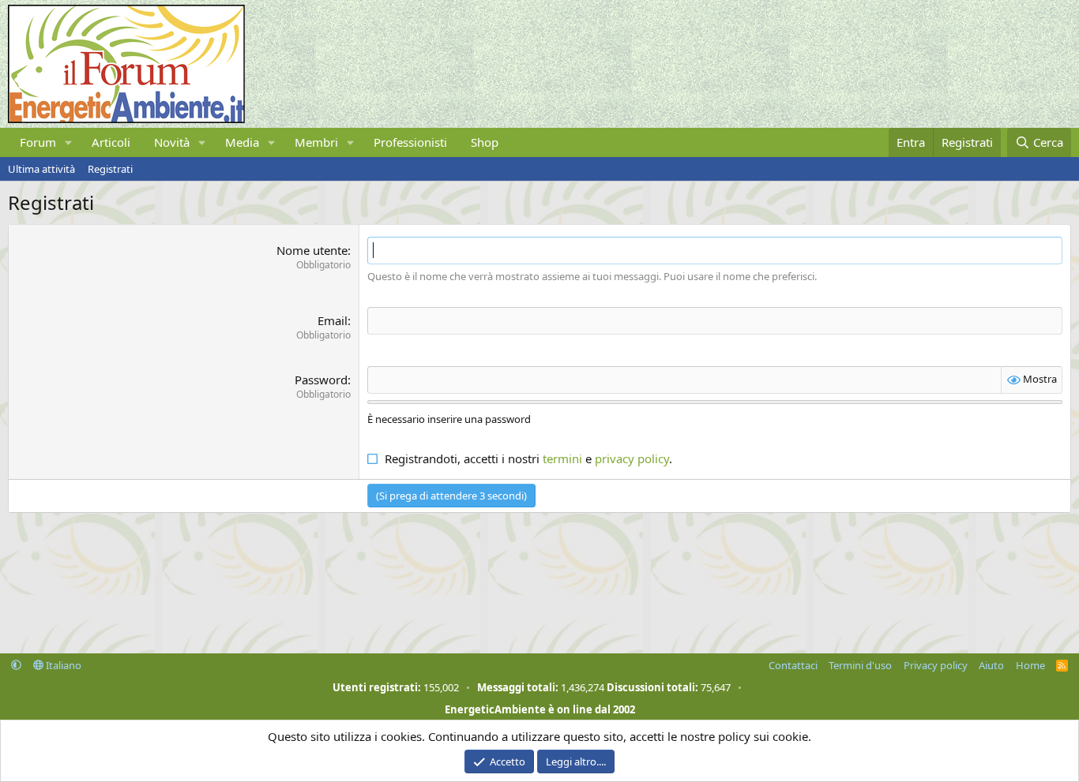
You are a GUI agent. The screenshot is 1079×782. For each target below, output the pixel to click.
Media (242, 142)
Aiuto (991, 665)
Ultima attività (41, 169)
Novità (172, 142)
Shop (484, 142)
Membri (316, 142)
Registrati (110, 169)
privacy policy (632, 458)
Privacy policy (936, 665)
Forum (38, 142)
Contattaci (793, 665)
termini (562, 458)
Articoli (111, 142)
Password (321, 379)
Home (1030, 665)
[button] (69, 142)
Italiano (62, 665)
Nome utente (312, 250)
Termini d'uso (860, 665)
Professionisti (410, 142)
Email (333, 320)
